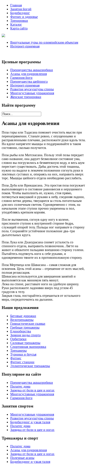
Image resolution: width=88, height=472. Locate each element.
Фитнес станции (22, 362)
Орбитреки (18, 339)
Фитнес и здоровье (24, 17)
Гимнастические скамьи (27, 323)
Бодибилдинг (20, 13)
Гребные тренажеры (25, 327)
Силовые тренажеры (25, 343)
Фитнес (15, 358)
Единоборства (20, 331)
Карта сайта (19, 28)
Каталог (16, 24)
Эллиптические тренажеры (30, 366)
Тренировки (19, 20)
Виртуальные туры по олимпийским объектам (44, 42)
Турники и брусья (23, 354)
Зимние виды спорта (25, 335)
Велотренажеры (22, 320)
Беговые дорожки (23, 316)
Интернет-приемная (25, 46)
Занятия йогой (20, 9)
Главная (16, 5)
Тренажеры (18, 350)
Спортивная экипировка (28, 346)
